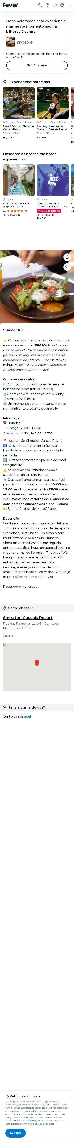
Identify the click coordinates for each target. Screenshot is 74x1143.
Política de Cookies (32, 1114)
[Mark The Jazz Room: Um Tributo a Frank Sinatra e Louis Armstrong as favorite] (63, 168)
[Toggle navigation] (69, 5)
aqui (35, 586)
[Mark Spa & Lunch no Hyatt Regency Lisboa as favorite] (30, 168)
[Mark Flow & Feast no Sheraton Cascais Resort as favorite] (30, 91)
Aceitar (15, 1133)
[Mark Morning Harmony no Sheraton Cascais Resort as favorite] (63, 91)
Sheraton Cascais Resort (28, 617)
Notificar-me (37, 65)
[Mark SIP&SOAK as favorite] (67, 267)
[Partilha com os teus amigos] (67, 257)
